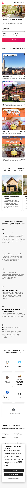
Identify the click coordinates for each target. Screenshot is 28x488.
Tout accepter (13, 470)
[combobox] (13, 30)
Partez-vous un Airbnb (18, 2)
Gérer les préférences (13, 478)
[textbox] (7, 35)
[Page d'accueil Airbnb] (3, 2)
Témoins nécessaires (13, 474)
